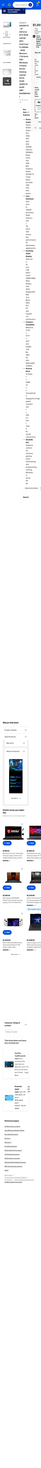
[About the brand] (24, 751)
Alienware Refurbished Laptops (15, 1162)
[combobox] (23, 5)
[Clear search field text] (27, 5)
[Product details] (25, 730)
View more (14, 954)
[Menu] (3, 5)
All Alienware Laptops (12, 1154)
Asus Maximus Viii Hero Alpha (14, 1130)
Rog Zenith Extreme (11, 1134)
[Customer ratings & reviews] (25, 1024)
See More (14, 798)
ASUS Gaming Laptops (12, 1158)
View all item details (31, 488)
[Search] (30, 5)
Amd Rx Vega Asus (11, 1146)
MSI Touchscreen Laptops (13, 1166)
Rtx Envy (7, 1138)
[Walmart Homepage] (9, 5)
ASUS (6, 1170)
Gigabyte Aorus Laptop (12, 1126)
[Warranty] (24, 743)
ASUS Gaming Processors (13, 1150)
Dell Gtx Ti (8, 1142)
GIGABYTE (22, 22)
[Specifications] (25, 737)
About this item (10, 722)
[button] (24, 112)
